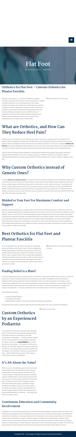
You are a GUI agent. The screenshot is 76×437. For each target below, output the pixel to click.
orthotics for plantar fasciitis (16, 180)
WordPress (58, 434)
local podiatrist (23, 342)
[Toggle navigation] (71, 40)
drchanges (30, 434)
